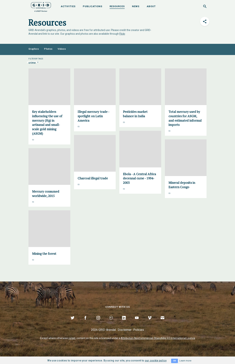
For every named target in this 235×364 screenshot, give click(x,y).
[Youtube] (136, 322)
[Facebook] (85, 322)
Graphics (33, 48)
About (151, 6)
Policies (138, 330)
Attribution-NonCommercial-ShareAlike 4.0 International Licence (158, 338)
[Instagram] (98, 322)
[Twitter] (72, 322)
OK (174, 361)
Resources (117, 6)
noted (71, 338)
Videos (62, 48)
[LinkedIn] (124, 322)
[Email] (162, 322)
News (135, 6)
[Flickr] (111, 322)
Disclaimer (124, 330)
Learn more (185, 360)
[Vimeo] (149, 322)
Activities (68, 6)
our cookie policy (156, 360)
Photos (48, 48)
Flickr (122, 33)
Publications (92, 6)
